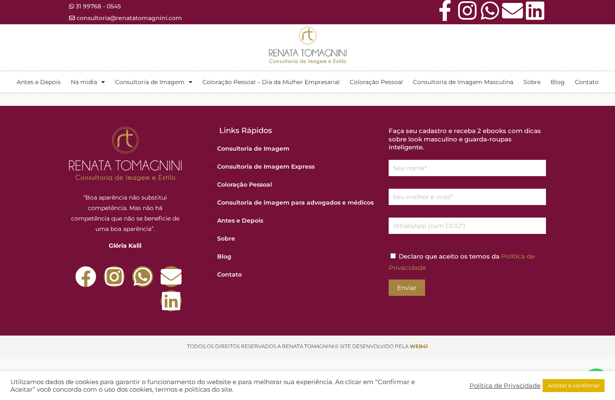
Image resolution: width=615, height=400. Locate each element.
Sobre (532, 82)
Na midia (84, 82)
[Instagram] (467, 10)
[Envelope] (512, 10)
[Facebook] (85, 276)
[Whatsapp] (489, 10)
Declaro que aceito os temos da (462, 262)
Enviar (407, 288)
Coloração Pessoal (376, 82)
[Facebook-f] (444, 10)
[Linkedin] (535, 10)
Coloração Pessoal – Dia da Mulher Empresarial (271, 82)
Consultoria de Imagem (149, 82)
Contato (587, 82)
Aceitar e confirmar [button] (574, 385)
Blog (558, 82)
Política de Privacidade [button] (505, 386)
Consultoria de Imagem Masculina (463, 82)
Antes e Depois (39, 82)
